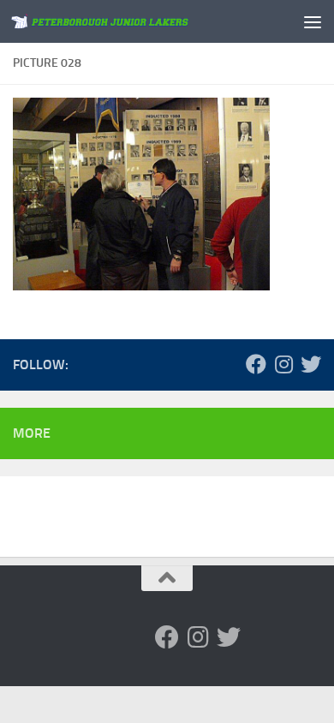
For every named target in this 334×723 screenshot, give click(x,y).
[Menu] (312, 21)
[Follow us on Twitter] (311, 364)
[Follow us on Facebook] (256, 364)
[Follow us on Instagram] (283, 364)
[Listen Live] (201, 364)
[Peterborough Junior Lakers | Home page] (131, 21)
